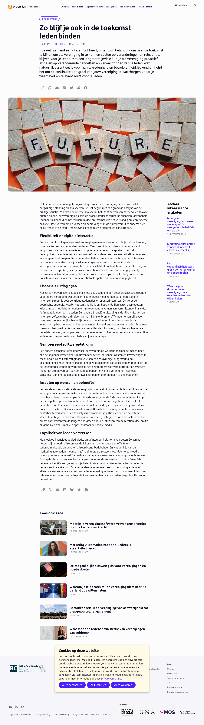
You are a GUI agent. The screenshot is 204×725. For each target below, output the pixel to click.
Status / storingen (175, 678)
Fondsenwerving (127, 6)
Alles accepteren (72, 685)
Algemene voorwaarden (20, 714)
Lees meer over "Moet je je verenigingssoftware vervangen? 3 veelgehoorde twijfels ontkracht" (181, 226)
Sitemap (106, 714)
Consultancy (141, 682)
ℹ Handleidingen (145, 6)
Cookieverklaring (61, 714)
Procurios (59, 44)
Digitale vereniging (94, 6)
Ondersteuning (142, 664)
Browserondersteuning (177, 692)
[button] (42, 87)
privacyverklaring (111, 678)
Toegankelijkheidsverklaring (86, 714)
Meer (169, 664)
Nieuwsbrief (172, 673)
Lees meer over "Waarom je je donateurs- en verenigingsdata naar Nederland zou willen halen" (181, 294)
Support (139, 678)
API (168, 682)
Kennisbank (140, 673)
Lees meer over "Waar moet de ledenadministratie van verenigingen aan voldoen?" (94, 633)
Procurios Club (142, 687)
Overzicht (65, 6)
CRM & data (77, 6)
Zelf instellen (98, 685)
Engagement (111, 6)
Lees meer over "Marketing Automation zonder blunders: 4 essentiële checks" (181, 249)
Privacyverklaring (42, 714)
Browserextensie (174, 687)
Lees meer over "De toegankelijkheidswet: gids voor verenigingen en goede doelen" (181, 270)
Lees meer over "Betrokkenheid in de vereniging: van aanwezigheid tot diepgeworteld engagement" (94, 611)
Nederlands (183, 5)
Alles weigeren (123, 685)
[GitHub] (22, 707)
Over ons (171, 669)
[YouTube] (16, 707)
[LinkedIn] (10, 707)
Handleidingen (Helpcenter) (147, 669)
